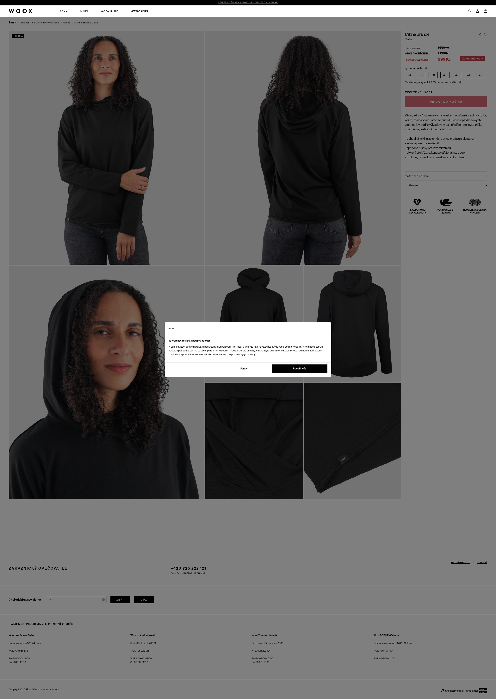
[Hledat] (469, 11)
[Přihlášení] (477, 11)
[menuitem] (63, 11)
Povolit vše (299, 368)
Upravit (244, 368)
